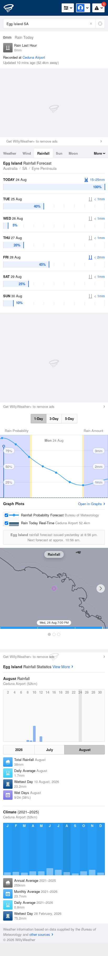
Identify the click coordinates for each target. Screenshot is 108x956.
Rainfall (43, 153)
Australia (10, 168)
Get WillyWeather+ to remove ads (32, 141)
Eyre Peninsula (44, 168)
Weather (9, 153)
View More (61, 666)
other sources (39, 934)
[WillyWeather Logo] (11, 7)
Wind (27, 153)
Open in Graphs (90, 503)
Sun (59, 153)
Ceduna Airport (34, 57)
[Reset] (91, 23)
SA (24, 168)
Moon (73, 153)
